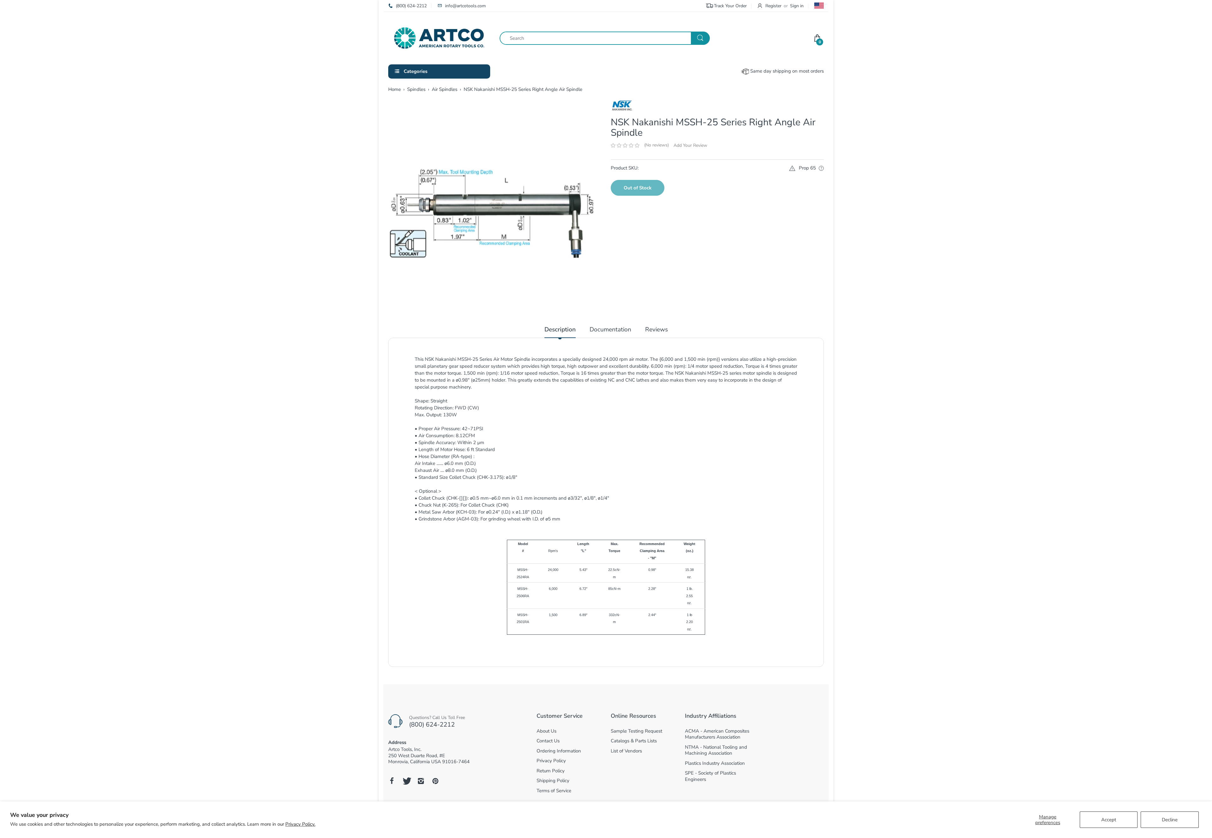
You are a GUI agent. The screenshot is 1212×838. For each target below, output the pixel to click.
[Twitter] (406, 781)
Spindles (416, 89)
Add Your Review (690, 145)
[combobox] (604, 38)
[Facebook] (391, 781)
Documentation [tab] (610, 330)
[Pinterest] (435, 781)
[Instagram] (420, 781)
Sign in (797, 6)
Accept (1108, 820)
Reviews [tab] (656, 330)
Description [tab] (560, 330)
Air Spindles (444, 89)
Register (773, 6)
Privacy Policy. (300, 824)
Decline (1170, 820)
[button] (625, 145)
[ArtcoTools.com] (439, 37)
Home (394, 89)
